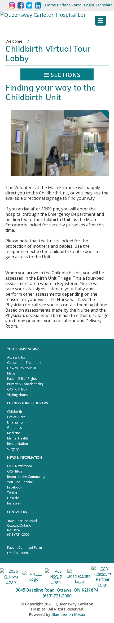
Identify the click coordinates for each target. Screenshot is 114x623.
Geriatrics (14, 427)
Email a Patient (18, 553)
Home (50, 4)
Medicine (14, 433)
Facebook (14, 487)
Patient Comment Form (24, 547)
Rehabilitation (17, 443)
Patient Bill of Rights (22, 378)
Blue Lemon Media (68, 614)
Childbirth (14, 411)
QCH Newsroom (19, 466)
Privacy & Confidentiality (25, 384)
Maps (11, 373)
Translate (104, 4)
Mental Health (17, 438)
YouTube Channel (20, 482)
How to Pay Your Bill (22, 368)
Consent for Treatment (24, 362)
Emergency (15, 422)
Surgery (13, 449)
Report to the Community (26, 476)
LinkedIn (13, 498)
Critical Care (16, 417)
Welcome (13, 41)
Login (89, 4)
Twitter (12, 492)
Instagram (14, 503)
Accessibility (16, 357)
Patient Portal (69, 4)
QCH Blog (14, 471)
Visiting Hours (17, 394)
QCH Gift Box (17, 389)
